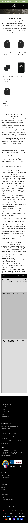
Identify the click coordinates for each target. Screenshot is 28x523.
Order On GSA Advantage (8, 436)
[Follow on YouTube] (9, 506)
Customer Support (6, 475)
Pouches (3, 409)
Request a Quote (5, 428)
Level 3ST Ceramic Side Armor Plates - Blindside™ (7, 78)
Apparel (3, 419)
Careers (3, 489)
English (22, 510)
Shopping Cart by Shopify (18, 513)
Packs (2, 414)
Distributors (4, 492)
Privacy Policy (5, 502)
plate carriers (9, 23)
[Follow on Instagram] (6, 506)
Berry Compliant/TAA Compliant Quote (11, 441)
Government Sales (6, 423)
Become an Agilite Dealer (7, 499)
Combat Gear (4, 402)
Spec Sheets (4, 443)
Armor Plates (4, 407)
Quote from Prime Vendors (8, 431)
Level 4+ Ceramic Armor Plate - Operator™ (21, 54)
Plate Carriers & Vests (6, 404)
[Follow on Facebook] (2, 506)
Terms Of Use (4, 494)
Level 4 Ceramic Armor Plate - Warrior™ (7, 54)
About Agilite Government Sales (9, 426)
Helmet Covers (5, 416)
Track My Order (5, 477)
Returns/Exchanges (6, 480)
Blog (2, 497)
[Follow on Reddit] (13, 506)
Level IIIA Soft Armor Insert (21, 77)
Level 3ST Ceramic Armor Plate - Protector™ (7, 101)
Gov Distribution (5, 438)
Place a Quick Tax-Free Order (8, 433)
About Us (3, 487)
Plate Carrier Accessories (7, 411)
